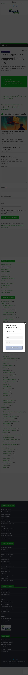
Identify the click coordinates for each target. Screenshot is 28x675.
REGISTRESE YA (14, 347)
